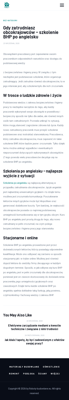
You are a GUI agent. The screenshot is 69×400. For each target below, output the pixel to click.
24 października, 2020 (34, 335)
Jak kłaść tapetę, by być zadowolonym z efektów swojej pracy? (35, 341)
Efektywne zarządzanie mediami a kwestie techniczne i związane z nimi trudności (34, 327)
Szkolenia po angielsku (15, 183)
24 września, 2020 (34, 321)
